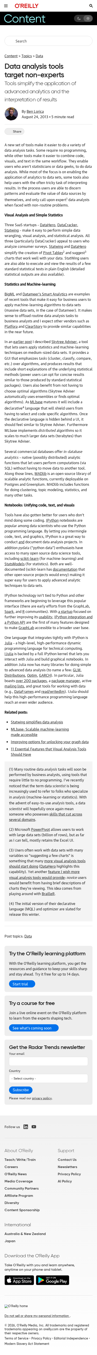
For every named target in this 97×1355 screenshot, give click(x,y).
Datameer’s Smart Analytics (45, 293)
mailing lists (14, 685)
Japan (10, 1241)
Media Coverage (19, 1181)
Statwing (12, 230)
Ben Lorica (35, 111)
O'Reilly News (16, 1174)
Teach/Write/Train (20, 1159)
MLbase (36, 401)
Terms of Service (16, 1338)
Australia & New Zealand (25, 1233)
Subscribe (21, 1090)
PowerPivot (40, 829)
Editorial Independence (71, 1338)
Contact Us (67, 1159)
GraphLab (26, 627)
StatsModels (15, 563)
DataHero (47, 224)
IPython (52, 520)
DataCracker (67, 224)
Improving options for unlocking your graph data (50, 741)
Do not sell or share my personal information (37, 1316)
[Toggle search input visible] (91, 5)
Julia (8, 642)
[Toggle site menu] (5, 5)
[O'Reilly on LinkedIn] (25, 1126)
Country (14, 1070)
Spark (9, 611)
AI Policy (65, 1181)
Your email (16, 1053)
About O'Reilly (19, 1150)
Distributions (15, 675)
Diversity (12, 1202)
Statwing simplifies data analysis (37, 721)
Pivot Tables (53, 252)
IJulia (9, 653)
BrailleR (48, 893)
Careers (11, 1166)
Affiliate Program (19, 1195)
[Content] (30, 18)
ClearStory (33, 326)
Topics (26, 55)
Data (39, 55)
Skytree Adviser (64, 341)
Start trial (20, 983)
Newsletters (67, 1166)
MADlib (40, 473)
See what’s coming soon (32, 1027)
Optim (32, 675)
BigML (10, 293)
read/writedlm (53, 691)
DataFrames (24, 691)
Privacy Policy (69, 1174)
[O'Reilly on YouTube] (34, 1126)
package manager (65, 680)
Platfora (11, 326)
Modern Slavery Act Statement (27, 1344)
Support (66, 1150)
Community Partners (22, 1188)
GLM (77, 669)
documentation (65, 569)
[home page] (27, 5)
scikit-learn (29, 558)
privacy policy (42, 1098)
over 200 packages (31, 680)
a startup (65, 611)
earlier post (22, 341)
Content (11, 55)
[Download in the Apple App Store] (19, 1284)
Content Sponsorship (22, 1210)
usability (45, 616)
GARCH (45, 675)
